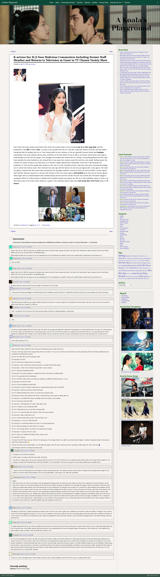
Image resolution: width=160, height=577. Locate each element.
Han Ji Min (146, 256)
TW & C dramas (124, 246)
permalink (47, 225)
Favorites (80, 2)
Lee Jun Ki (134, 265)
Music (121, 236)
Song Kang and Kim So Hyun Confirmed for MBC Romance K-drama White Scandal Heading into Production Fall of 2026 (135, 172)
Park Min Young (134, 270)
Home (51, 2)
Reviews (127, 2)
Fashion (122, 224)
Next (112, 51)
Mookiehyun (124, 299)
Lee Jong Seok (126, 265)
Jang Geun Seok (131, 258)
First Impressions (124, 228)
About (57, 2)
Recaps (121, 243)
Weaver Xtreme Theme (154, 575)
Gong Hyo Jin (128, 256)
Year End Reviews (124, 248)
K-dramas (122, 233)
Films (121, 226)
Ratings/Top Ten (115, 2)
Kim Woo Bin (134, 263)
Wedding (145, 276)
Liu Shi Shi (127, 268)
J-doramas (122, 229)
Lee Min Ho (143, 265)
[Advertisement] (131, 124)
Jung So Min (128, 260)
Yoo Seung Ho (139, 278)
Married (133, 268)
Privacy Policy (103, 2)
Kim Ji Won (139, 260)
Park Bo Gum (125, 270)
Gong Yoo (135, 256)
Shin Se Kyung (129, 273)
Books (121, 217)
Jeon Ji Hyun (138, 258)
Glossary (87, 2)
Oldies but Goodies (125, 241)
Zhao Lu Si (146, 278)
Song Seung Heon (129, 276)
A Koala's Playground (9, 2)
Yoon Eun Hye (131, 278)
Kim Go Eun (134, 260)
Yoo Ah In (122, 278)
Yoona (125, 278)
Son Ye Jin (136, 276)
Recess (121, 245)
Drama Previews (124, 223)
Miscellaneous (24, 225)
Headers (94, 2)
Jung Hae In (123, 260)
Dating (122, 255)
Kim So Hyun (146, 260)
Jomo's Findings (125, 297)
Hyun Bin (122, 258)
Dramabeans (124, 295)
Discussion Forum (124, 219)
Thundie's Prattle (125, 300)
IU (126, 258)
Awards (122, 216)
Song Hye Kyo (137, 273)
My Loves (122, 240)
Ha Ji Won (141, 256)
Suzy (141, 276)
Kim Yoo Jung (141, 263)
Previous (12, 51)
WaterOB (123, 302)
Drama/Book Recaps (68, 2)
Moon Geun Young (141, 268)
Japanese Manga (124, 231)
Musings (122, 238)
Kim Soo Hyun (124, 263)
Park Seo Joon (143, 270)
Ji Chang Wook (146, 258)
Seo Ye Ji (37, 225)
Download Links (124, 221)
